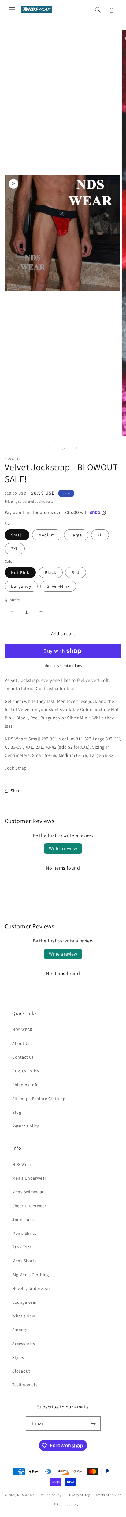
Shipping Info (25, 1085)
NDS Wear (21, 1164)
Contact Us (23, 1057)
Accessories (23, 1343)
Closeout (21, 1371)
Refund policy (50, 1495)
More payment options (63, 665)
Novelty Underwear (31, 1288)
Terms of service (108, 1495)
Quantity (12, 599)
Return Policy (25, 1126)
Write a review (63, 848)
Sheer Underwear (29, 1206)
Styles (18, 1357)
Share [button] (16, 790)
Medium (47, 535)
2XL (14, 548)
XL (100, 535)
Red (76, 572)
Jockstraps (23, 1219)
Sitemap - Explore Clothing (38, 1098)
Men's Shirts (24, 1233)
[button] (12, 9)
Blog (16, 1112)
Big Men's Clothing (30, 1274)
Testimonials (24, 1384)
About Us (21, 1043)
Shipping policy (66, 1504)
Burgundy (21, 586)
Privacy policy (78, 1495)
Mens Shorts (24, 1260)
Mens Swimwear (28, 1192)
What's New (23, 1316)
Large (76, 535)
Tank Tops (22, 1247)
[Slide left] (49, 447)
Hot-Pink (20, 572)
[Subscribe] (93, 1423)
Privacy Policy (25, 1071)
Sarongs (20, 1329)
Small (17, 535)
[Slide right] (76, 447)
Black (50, 572)
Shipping (11, 502)
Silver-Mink (58, 586)
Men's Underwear (29, 1178)
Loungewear (24, 1302)
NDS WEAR (22, 1029)
